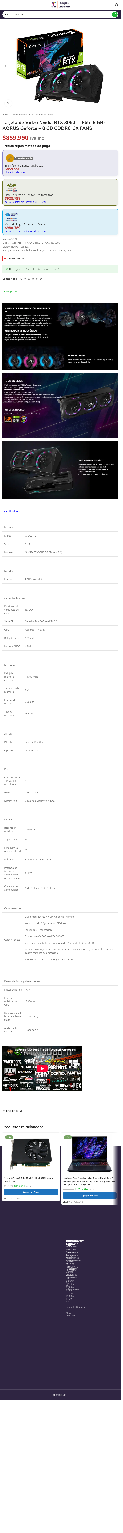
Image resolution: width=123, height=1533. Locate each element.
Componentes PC (21, 114)
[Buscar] (115, 14)
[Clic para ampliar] (8, 103)
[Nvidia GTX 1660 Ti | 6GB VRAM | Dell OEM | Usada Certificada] (31, 1154)
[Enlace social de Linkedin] (33, 279)
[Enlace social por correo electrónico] (25, 279)
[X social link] (21, 279)
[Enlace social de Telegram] (41, 279)
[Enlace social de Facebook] (17, 279)
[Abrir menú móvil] (4, 5)
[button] (5, 66)
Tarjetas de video (43, 114)
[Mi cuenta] (116, 5)
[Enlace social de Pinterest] (29, 279)
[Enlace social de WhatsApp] (37, 279)
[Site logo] (60, 4)
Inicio (5, 114)
